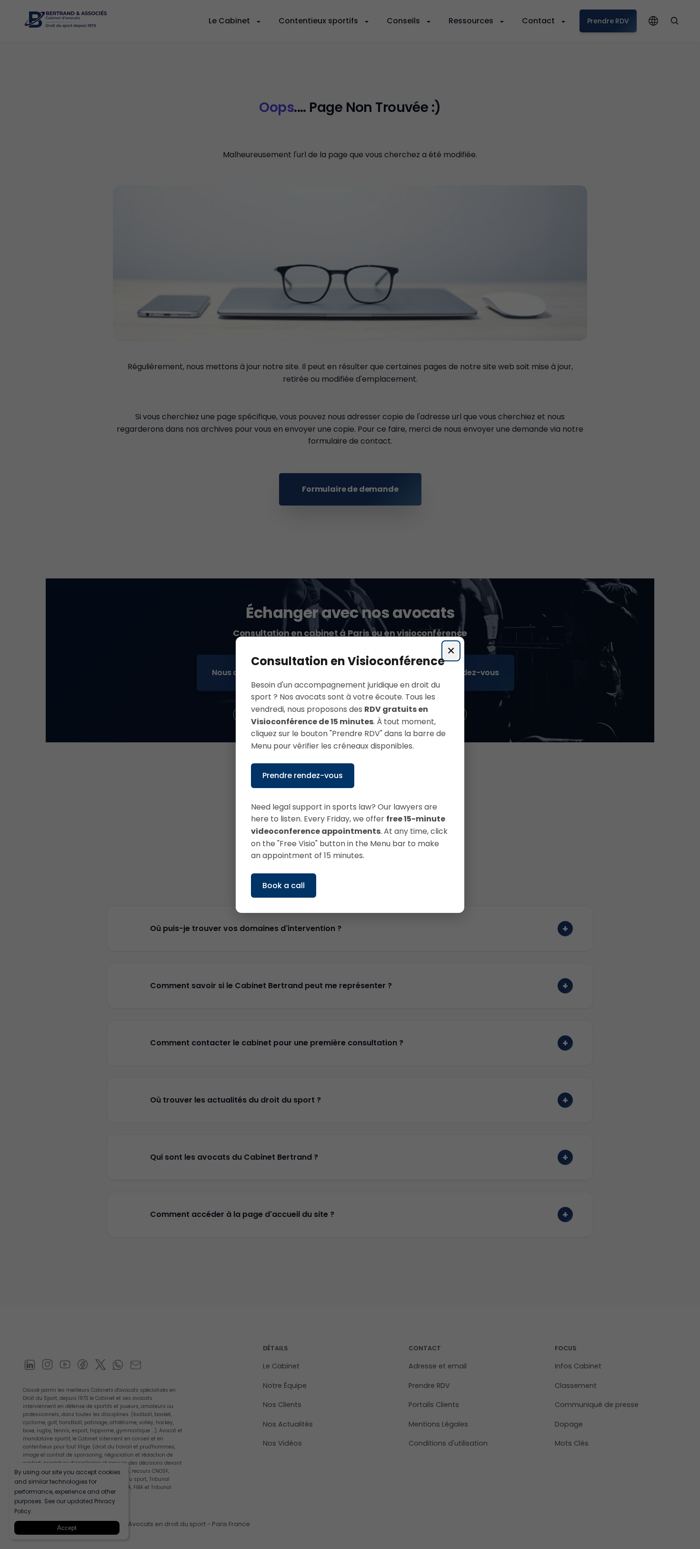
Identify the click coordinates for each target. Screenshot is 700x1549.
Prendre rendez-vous (302, 775)
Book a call (283, 885)
